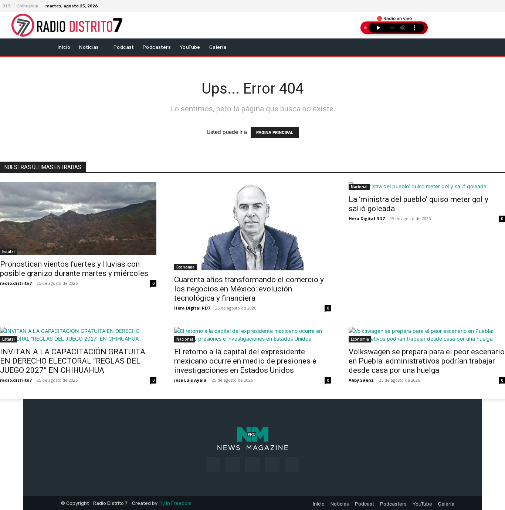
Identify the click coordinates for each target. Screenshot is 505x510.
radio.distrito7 (15, 283)
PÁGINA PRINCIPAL (274, 132)
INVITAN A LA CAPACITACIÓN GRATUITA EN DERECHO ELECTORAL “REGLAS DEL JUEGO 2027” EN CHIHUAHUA (72, 361)
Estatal (8, 251)
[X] (272, 464)
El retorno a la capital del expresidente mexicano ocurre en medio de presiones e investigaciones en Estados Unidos (245, 361)
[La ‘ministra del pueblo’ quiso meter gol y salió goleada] (427, 186)
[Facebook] (485, 5)
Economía (185, 267)
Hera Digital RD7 (192, 308)
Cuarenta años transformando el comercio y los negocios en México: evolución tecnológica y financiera (249, 289)
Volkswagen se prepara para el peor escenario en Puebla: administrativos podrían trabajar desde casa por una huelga (427, 361)
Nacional (359, 186)
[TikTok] (252, 464)
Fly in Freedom (175, 503)
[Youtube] (292, 464)
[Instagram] (494, 5)
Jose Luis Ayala (190, 380)
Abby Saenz (361, 380)
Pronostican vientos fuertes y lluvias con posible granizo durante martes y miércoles (74, 269)
